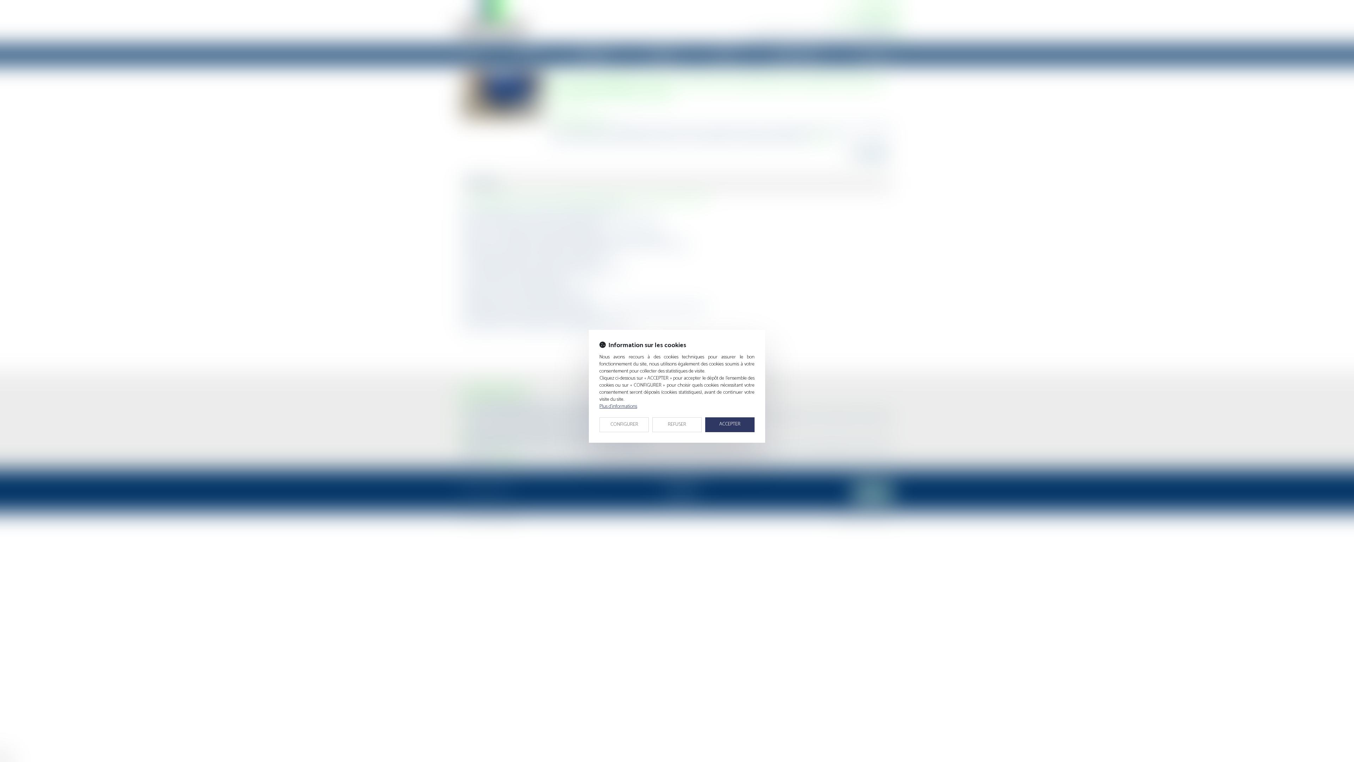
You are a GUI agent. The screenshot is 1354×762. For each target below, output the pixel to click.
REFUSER (677, 425)
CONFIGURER (624, 425)
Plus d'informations (618, 407)
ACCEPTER (729, 424)
